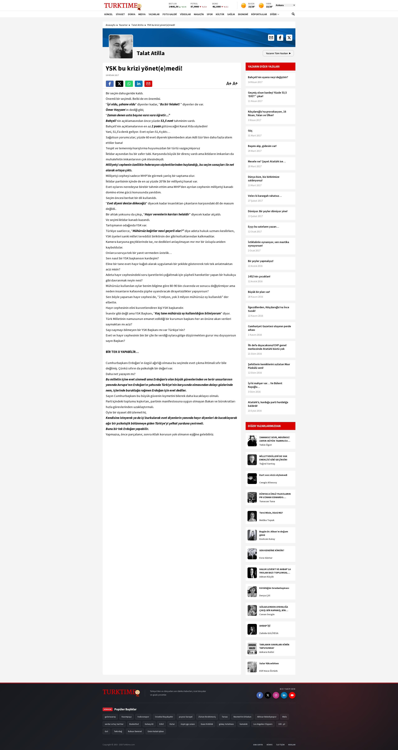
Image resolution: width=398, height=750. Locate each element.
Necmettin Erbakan (242, 716)
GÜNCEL (108, 14)
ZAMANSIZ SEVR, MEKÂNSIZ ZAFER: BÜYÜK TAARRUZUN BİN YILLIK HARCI (274, 439)
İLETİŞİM (280, 744)
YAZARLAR (154, 14)
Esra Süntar (265, 557)
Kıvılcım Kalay (267, 538)
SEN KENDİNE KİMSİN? (271, 550)
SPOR (210, 14)
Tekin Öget (265, 444)
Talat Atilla (137, 24)
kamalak (244, 724)
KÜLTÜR (220, 14)
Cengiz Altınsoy (268, 482)
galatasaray (110, 716)
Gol (106, 731)
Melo (284, 716)
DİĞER (273, 14)
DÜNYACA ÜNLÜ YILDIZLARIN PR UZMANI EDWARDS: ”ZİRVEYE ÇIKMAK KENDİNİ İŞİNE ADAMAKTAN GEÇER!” (275, 495)
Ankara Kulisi (266, 651)
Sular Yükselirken (269, 663)
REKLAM (291, 744)
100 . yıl (281, 724)
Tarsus (225, 716)
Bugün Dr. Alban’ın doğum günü (273, 533)
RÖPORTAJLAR (259, 14)
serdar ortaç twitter (114, 724)
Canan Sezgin (267, 614)
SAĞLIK (231, 14)
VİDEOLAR (185, 14)
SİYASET (120, 14)
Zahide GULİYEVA (268, 633)
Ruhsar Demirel (135, 731)
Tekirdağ (118, 731)
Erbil (161, 724)
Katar (172, 724)
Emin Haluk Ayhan (156, 731)
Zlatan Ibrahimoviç (207, 716)
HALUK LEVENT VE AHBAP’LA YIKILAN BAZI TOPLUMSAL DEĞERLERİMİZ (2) (275, 571)
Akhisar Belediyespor (266, 716)
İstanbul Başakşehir (164, 716)
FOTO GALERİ (170, 14)
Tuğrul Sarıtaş (267, 463)
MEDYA (142, 14)
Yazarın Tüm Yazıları (277, 53)
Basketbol (134, 724)
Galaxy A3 (149, 724)
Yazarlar (123, 24)
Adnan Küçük (266, 576)
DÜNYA (131, 14)
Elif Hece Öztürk (268, 670)
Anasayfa (110, 24)
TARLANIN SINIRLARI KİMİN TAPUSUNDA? (274, 646)
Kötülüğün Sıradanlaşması (274, 588)
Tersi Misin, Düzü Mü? (271, 512)
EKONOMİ (243, 14)
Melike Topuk (266, 520)
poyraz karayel (185, 716)
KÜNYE (270, 744)
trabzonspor (143, 716)
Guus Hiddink (207, 724)
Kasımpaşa (127, 716)
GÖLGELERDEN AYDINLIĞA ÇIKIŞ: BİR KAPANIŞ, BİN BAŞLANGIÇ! (273, 608)
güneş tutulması (226, 724)
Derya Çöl (264, 595)
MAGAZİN (199, 14)
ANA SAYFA (258, 744)
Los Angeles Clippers (262, 724)
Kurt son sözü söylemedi (273, 474)
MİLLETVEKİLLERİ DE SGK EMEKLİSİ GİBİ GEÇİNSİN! (273, 458)
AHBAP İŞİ (264, 625)
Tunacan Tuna (267, 501)
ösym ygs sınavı (188, 724)
